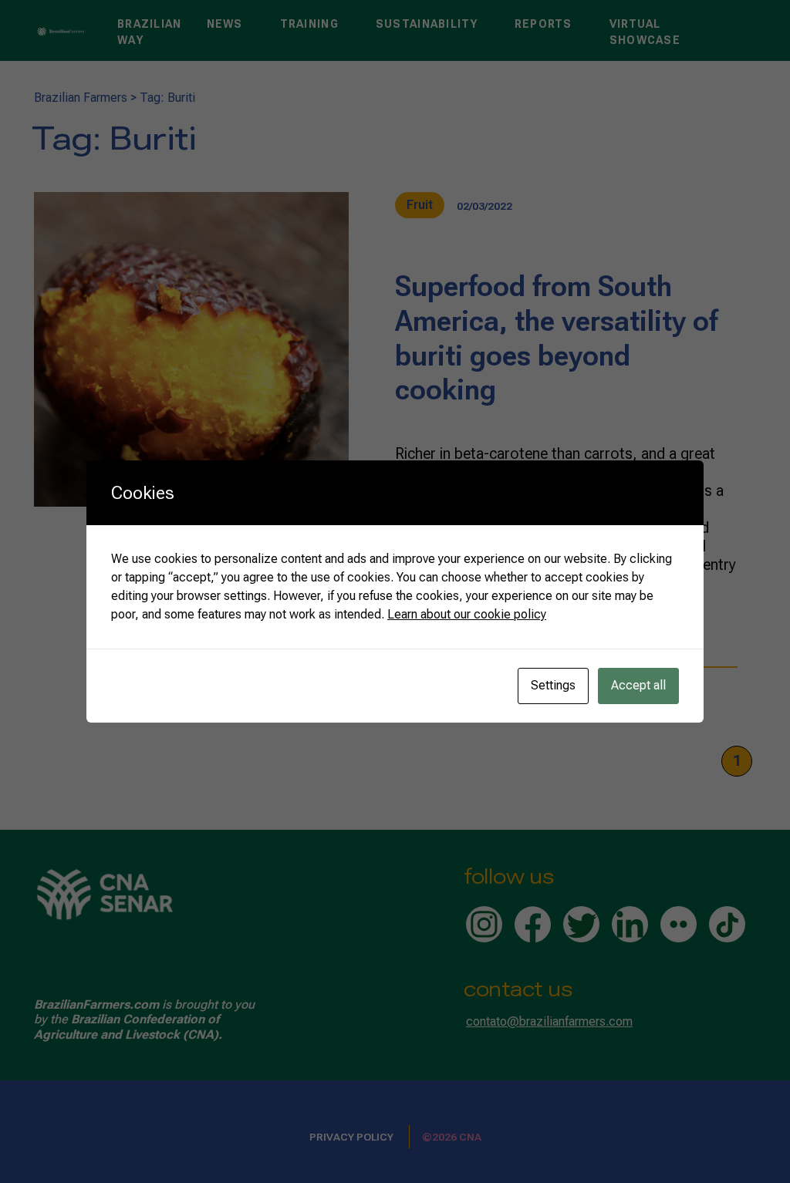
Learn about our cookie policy (466, 614)
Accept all (638, 685)
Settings (553, 685)
